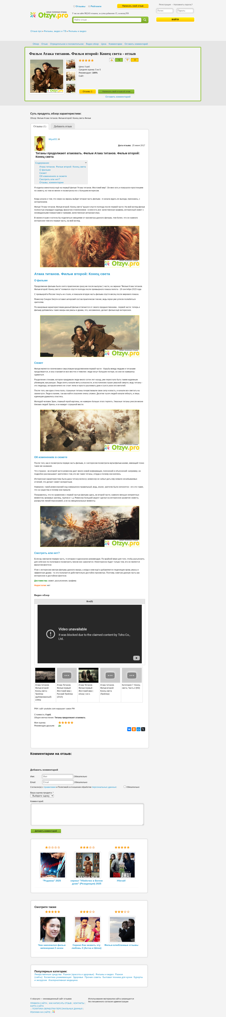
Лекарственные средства (48, 974)
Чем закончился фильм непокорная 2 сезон (52, 946)
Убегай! (121, 880)
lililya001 (53, 139)
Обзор (36, 44)
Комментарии (115, 44)
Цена (103, 44)
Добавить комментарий (46, 831)
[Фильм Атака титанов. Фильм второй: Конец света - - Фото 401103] (70, 92)
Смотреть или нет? (49, 179)
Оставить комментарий (136, 44)
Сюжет (43, 173)
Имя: (32, 776)
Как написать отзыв (60, 1003)
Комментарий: (37, 801)
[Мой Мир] (138, 729)
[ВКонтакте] (129, 729)
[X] (143, 729)
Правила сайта (38, 1003)
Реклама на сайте (40, 1012)
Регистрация (165, 4)
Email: (33, 782)
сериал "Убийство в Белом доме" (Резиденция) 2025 (86, 882)
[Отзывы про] (49, 18)
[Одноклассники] (134, 729)
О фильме (45, 169)
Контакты (78, 1003)
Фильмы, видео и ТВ (55, 31)
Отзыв (44, 44)
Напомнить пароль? (183, 4)
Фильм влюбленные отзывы (121, 945)
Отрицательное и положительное (67, 44)
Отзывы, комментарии (51, 182)
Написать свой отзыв (132, 6)
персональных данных (104, 787)
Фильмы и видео (77, 31)
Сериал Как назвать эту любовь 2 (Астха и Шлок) (86, 946)
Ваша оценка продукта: (42, 793)
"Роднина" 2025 (52, 880)
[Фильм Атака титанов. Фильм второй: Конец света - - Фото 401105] (70, 68)
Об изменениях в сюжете (53, 176)
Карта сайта (37, 1006)
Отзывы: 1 (87, 91)
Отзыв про (36, 31)
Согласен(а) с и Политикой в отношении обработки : (73, 787)
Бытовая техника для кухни (117, 977)
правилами (50, 787)
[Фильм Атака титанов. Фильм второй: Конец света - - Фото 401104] (70, 80)
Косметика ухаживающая (57, 977)
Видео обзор (92, 44)
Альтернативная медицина (63, 980)
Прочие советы (93, 977)
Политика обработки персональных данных (57, 1009)
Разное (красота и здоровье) (78, 974)
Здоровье (78, 977)
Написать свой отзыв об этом (116, 91)
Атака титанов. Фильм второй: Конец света (62, 166)
